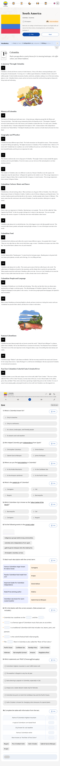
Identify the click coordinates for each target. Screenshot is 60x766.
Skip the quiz (54, 405)
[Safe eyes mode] (50, 394)
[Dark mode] (54, 394)
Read (50, 34)
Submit (7, 757)
